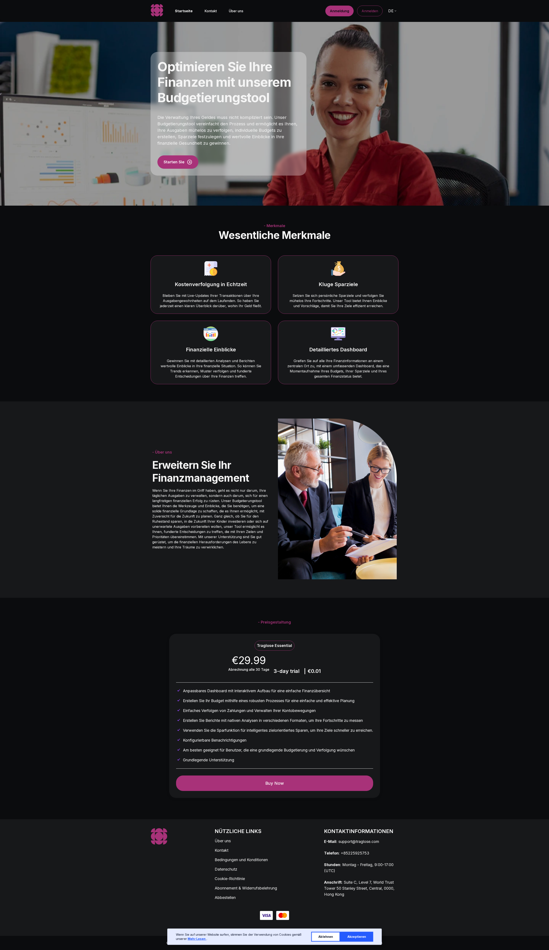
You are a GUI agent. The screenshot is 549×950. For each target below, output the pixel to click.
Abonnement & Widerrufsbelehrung (246, 888)
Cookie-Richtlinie (230, 878)
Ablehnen (325, 936)
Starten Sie (174, 162)
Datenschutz (226, 869)
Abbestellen (225, 897)
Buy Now (274, 783)
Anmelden (370, 11)
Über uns (236, 11)
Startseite (184, 11)
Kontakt (211, 11)
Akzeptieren (356, 936)
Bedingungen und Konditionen (241, 859)
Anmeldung (339, 11)
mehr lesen (197, 939)
